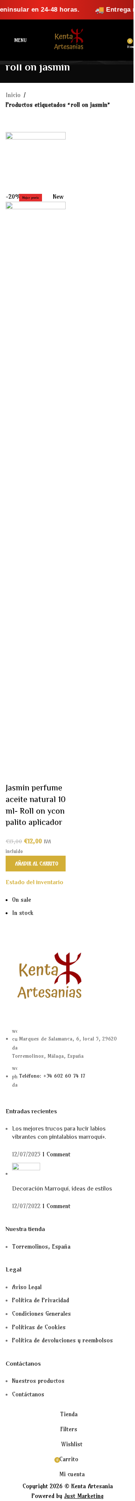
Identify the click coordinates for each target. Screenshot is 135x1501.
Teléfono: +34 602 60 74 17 (52, 1076)
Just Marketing (84, 1496)
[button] (36, 863)
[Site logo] (67, 39)
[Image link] (47, 977)
